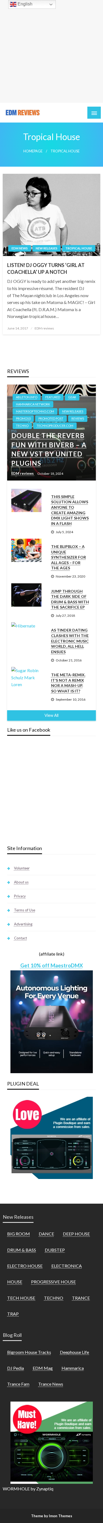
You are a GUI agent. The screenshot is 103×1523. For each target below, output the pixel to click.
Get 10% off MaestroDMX (51, 965)
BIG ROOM (18, 1233)
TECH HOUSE (21, 1297)
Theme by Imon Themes (51, 1516)
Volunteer (22, 868)
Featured (52, 397)
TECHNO (22, 425)
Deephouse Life (74, 1352)
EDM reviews (44, 328)
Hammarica (73, 1368)
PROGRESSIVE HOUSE (53, 1281)
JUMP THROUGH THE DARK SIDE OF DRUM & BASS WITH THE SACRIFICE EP (70, 599)
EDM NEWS (20, 248)
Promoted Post (50, 418)
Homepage (33, 151)
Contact (20, 938)
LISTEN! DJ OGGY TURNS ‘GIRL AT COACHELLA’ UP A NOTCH (46, 268)
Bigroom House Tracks (29, 1352)
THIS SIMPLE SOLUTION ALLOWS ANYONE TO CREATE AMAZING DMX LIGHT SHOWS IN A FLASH (70, 510)
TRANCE (81, 1297)
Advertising (23, 924)
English (24, 4)
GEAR (72, 397)
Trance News (50, 1383)
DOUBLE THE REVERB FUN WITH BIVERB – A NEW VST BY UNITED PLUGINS (49, 449)
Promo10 (23, 418)
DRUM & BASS (21, 1249)
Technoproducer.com (55, 425)
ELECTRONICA (66, 1265)
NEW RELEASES (46, 248)
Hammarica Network (33, 404)
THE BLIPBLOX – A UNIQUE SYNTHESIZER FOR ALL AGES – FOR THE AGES (68, 557)
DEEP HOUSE (76, 1233)
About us (21, 882)
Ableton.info (26, 397)
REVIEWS (77, 418)
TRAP (13, 1313)
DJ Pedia (15, 1368)
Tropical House (78, 248)
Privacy (20, 896)
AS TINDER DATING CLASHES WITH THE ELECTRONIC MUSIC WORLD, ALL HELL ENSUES (70, 641)
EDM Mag (43, 1368)
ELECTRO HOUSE (25, 1265)
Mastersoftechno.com (35, 411)
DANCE (46, 1233)
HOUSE (14, 1281)
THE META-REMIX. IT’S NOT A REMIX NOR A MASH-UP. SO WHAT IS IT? (68, 682)
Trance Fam (18, 1383)
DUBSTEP (55, 1249)
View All (51, 715)
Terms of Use (24, 910)
